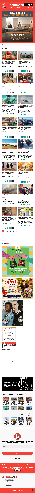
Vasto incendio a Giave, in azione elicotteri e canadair (9, 195)
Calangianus (4, 215)
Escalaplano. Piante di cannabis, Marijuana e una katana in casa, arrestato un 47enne (25, 196)
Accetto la (18, 450)
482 (10, 231)
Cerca (3, 235)
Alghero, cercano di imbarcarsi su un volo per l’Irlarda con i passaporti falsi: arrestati (9, 151)
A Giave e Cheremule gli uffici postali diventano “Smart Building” (25, 218)
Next (16, 231)
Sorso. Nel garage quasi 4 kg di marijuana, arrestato (8, 173)
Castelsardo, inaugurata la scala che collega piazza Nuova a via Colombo (25, 62)
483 (13, 231)
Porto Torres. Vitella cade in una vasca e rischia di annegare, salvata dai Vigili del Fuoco (8, 62)
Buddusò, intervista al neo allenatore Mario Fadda (6, 423)
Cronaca (3, 59)
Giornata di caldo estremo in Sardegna (24, 173)
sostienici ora (17, 470)
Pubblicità (21, 490)
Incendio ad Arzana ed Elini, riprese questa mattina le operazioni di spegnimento (25, 106)
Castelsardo (21, 59)
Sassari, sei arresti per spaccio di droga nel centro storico (25, 84)
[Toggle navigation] (2, 44)
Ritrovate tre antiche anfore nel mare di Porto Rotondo (8, 106)
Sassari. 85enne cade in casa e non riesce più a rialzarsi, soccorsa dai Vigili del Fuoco (9, 128)
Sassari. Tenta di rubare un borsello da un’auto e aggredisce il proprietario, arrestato (25, 151)
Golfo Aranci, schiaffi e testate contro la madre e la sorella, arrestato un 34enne (24, 128)
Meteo (20, 170)
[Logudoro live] (17, 6)
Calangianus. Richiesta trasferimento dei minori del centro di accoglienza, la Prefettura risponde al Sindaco (9, 219)
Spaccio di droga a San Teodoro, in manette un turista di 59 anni (9, 84)
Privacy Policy (20, 450)
